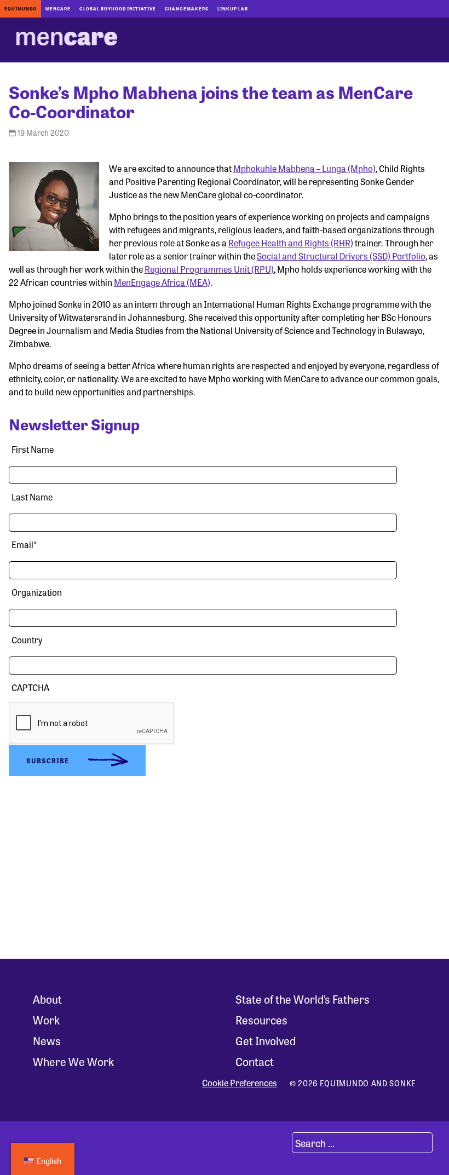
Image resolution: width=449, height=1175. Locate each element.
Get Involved (265, 1041)
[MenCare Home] (66, 40)
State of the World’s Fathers (302, 999)
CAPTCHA (30, 687)
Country (26, 639)
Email (24, 544)
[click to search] (278, 1142)
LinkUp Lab (232, 8)
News (47, 1041)
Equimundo (20, 8)
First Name (32, 449)
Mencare (58, 8)
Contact (254, 1061)
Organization (36, 592)
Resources (261, 1020)
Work (46, 1020)
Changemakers (187, 8)
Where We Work (73, 1061)
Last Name (32, 497)
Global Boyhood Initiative (117, 8)
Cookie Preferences (239, 1083)
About (47, 999)
